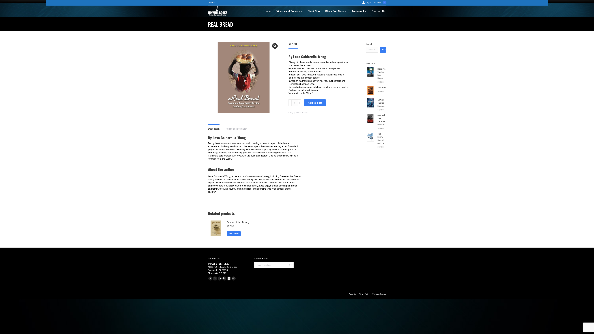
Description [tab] (214, 128)
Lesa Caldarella (302, 112)
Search (369, 44)
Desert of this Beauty (238, 222)
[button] (275, 46)
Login (368, 2)
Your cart (379, 2)
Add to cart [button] (234, 234)
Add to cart (315, 102)
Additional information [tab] (236, 128)
